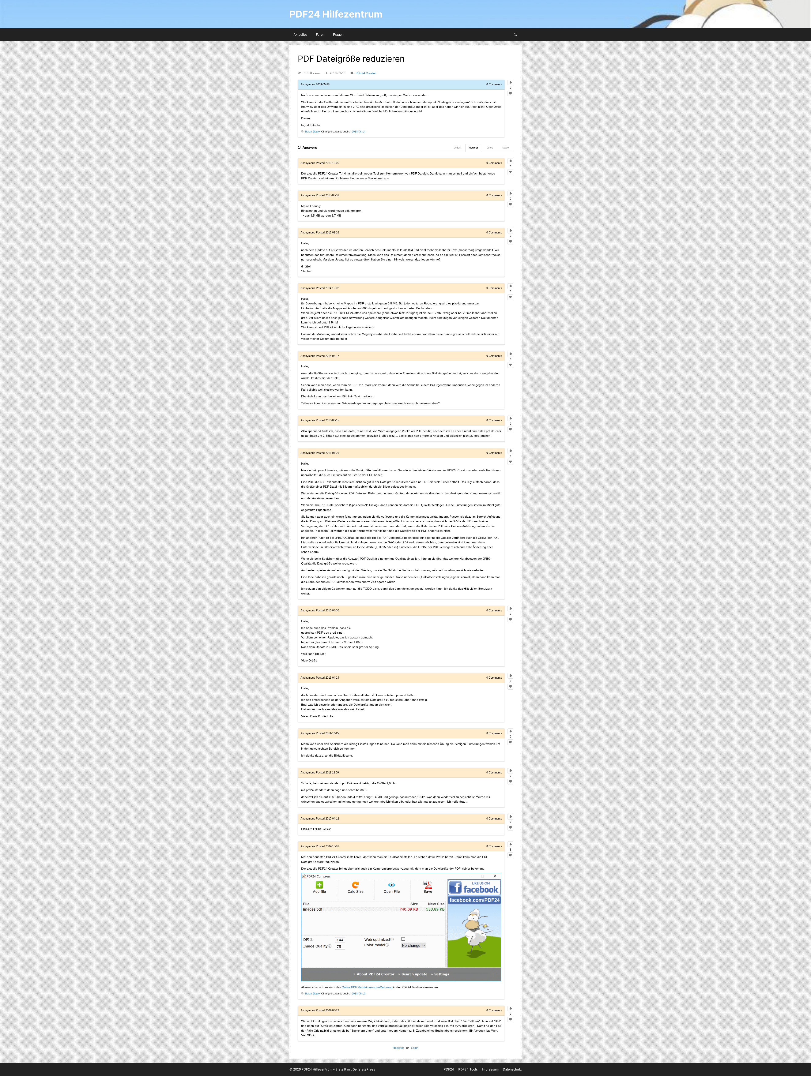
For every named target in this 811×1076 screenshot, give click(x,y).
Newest (473, 147)
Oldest (457, 147)
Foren (320, 35)
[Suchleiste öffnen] (515, 34)
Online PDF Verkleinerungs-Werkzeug (367, 987)
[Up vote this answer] (510, 161)
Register (398, 1047)
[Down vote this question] (510, 93)
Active (505, 147)
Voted (490, 147)
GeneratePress (363, 1069)
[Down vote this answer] (510, 172)
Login (414, 1047)
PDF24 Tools (468, 1069)
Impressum (490, 1069)
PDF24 (449, 1069)
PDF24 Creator (366, 73)
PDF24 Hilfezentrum (335, 14)
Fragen (338, 35)
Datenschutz (512, 1069)
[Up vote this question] (510, 82)
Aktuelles (301, 35)
